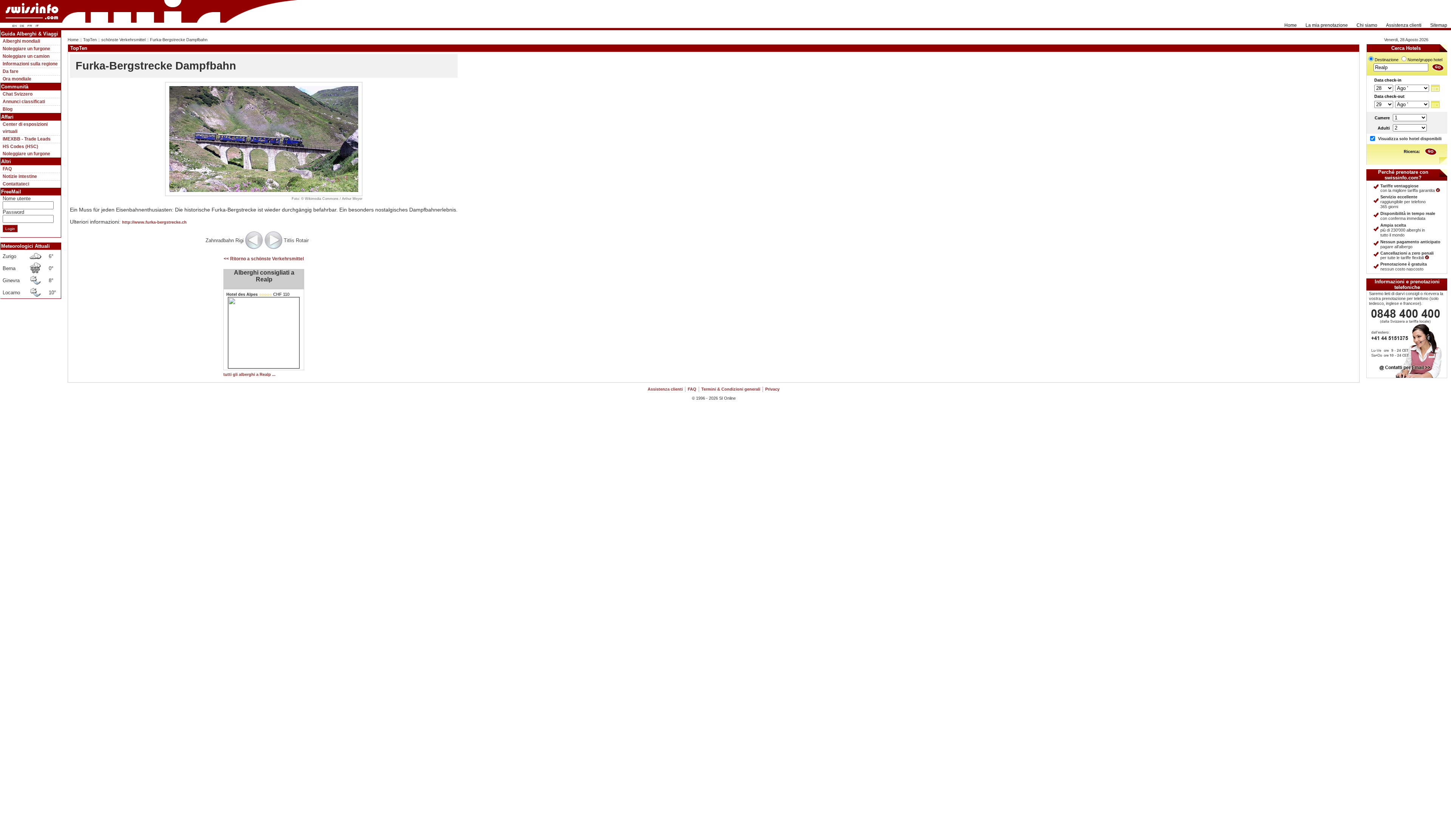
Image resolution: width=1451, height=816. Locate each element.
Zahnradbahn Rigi (225, 240)
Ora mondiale (17, 79)
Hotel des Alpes (242, 294)
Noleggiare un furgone (26, 48)
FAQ (7, 169)
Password (13, 212)
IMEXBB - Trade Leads (27, 139)
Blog (7, 109)
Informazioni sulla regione (30, 63)
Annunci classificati (24, 101)
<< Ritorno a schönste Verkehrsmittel (264, 258)
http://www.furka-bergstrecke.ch (154, 222)
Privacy (772, 389)
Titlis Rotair (296, 240)
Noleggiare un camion (26, 56)
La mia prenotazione (1327, 25)
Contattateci (16, 184)
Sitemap (1438, 25)
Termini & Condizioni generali (730, 389)
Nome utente (17, 198)
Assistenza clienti (1404, 25)
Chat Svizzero (17, 94)
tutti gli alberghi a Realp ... (249, 374)
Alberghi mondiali (21, 41)
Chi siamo (1367, 25)
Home (1290, 25)
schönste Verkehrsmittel (123, 39)
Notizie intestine (20, 176)
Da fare (11, 71)
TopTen (90, 39)
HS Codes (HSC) (20, 146)
